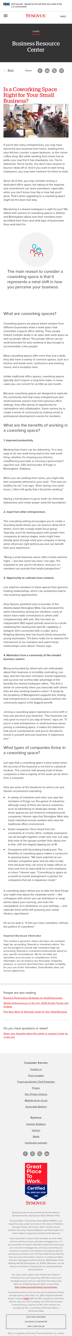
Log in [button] (63, 16)
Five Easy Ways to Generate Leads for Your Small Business (35, 1012)
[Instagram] (32, 1153)
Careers (36, 1130)
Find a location (36, 1075)
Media (36, 1136)
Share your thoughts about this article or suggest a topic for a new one (35, 1035)
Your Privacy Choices (36, 1094)
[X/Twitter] (39, 1153)
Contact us (36, 1069)
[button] (61, 70)
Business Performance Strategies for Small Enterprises (33, 998)
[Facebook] (25, 1153)
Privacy (36, 1088)
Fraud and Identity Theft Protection (36, 1082)
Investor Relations (36, 1124)
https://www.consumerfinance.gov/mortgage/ (36, 1287)
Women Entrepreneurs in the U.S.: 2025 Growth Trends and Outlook (35, 1004)
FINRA (26, 1298)
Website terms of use (36, 1100)
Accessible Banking (36, 1106)
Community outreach (36, 1143)
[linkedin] (46, 1153)
